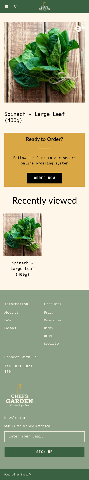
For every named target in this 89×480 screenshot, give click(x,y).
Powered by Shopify (18, 474)
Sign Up (44, 452)
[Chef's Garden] (44, 6)
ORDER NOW (44, 178)
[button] (6, 6)
